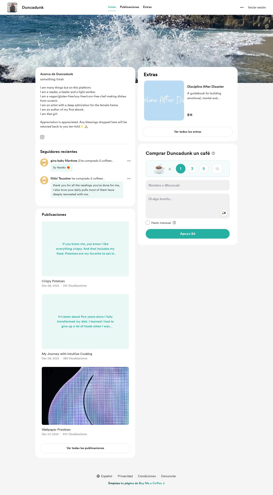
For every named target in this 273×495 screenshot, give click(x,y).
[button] (112, 7)
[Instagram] (42, 137)
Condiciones (147, 476)
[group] (85, 255)
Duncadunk (33, 7)
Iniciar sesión (257, 7)
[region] (188, 104)
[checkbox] (158, 222)
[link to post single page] (85, 255)
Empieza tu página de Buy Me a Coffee (135, 483)
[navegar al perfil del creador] (12, 7)
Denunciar (168, 476)
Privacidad (125, 476)
